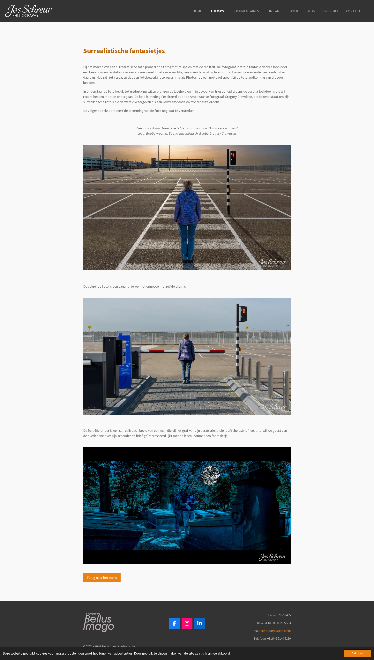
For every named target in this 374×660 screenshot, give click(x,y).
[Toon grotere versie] (187, 207)
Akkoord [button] (357, 653)
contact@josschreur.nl (276, 631)
